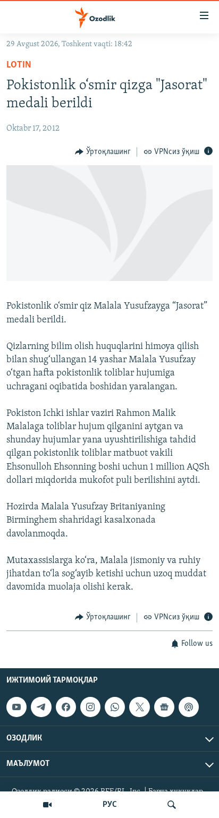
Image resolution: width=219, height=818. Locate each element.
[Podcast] (189, 707)
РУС (110, 804)
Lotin (18, 65)
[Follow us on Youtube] (16, 707)
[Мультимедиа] (47, 804)
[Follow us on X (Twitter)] (139, 707)
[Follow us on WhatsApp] (115, 707)
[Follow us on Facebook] (66, 707)
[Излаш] (172, 804)
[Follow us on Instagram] (90, 707)
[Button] (103, 152)
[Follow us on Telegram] (41, 707)
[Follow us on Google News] (164, 707)
